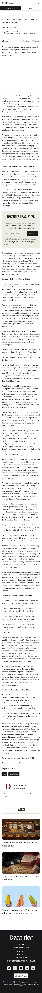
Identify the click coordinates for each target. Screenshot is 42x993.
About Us (21, 944)
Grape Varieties (14, 774)
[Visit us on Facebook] (15, 968)
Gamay (4, 774)
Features (31, 33)
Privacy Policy (21, 954)
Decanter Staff (13, 31)
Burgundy (5, 22)
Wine (3, 20)
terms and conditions (21, 958)
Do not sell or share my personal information (21, 961)
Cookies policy (21, 951)
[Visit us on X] (9, 968)
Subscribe (9, 8)
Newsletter (37, 41)
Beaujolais (14, 22)
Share (6, 41)
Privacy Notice (18, 240)
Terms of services (24, 238)
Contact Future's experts (21, 948)
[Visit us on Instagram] (33, 968)
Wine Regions (11, 20)
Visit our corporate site (29, 983)
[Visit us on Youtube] (21, 968)
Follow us (27, 41)
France (33, 20)
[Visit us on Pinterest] (27, 968)
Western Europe (23, 20)
